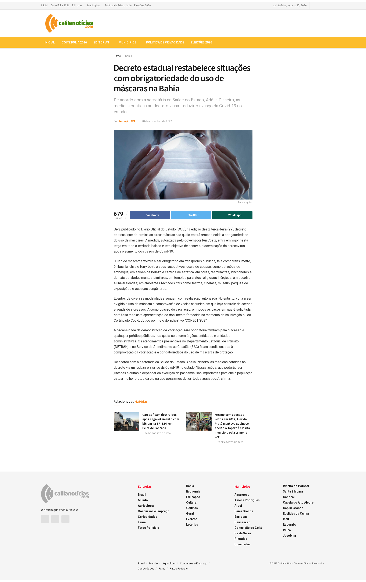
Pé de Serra (242, 533)
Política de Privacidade (118, 5)
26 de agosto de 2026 (157, 433)
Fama (142, 522)
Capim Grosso (293, 508)
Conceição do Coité (248, 527)
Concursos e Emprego (153, 511)
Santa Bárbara (293, 491)
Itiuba (287, 530)
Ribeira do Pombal (296, 486)
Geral (190, 513)
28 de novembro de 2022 (157, 121)
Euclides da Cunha (296, 513)
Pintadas (240, 538)
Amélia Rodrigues (247, 500)
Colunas (192, 508)
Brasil (142, 494)
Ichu (286, 519)
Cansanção (242, 522)
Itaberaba (289, 524)
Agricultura (146, 505)
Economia (193, 491)
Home (117, 55)
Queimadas (242, 544)
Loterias (192, 524)
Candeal (289, 497)
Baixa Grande (243, 511)
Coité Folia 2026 (60, 5)
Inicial (44, 5)
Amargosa (241, 494)
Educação (193, 497)
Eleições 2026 (142, 5)
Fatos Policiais (148, 527)
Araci (238, 505)
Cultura (191, 502)
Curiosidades (147, 516)
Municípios (93, 5)
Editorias (77, 5)
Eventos (191, 519)
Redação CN (126, 121)
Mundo (143, 500)
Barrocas (241, 516)
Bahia (128, 55)
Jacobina (289, 535)
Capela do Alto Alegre (298, 502)
